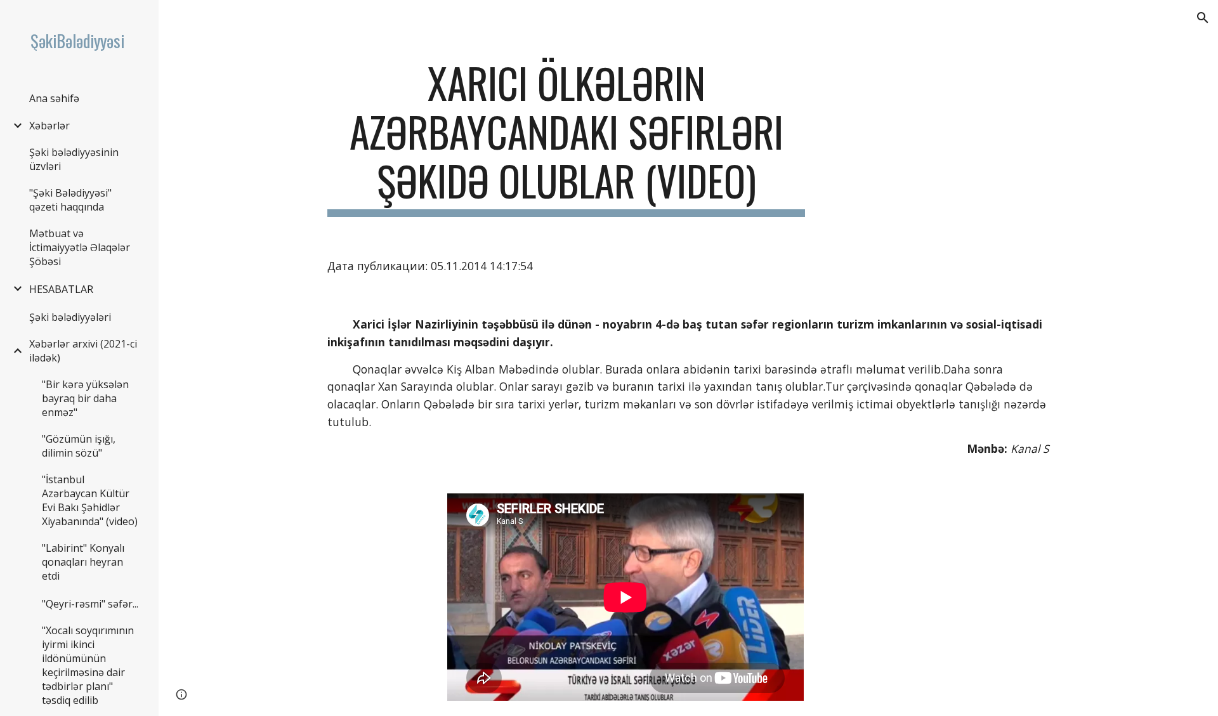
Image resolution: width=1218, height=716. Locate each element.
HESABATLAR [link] (61, 289)
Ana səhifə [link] (54, 98)
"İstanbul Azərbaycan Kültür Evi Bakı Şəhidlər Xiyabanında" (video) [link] (90, 500)
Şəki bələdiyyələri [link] (70, 317)
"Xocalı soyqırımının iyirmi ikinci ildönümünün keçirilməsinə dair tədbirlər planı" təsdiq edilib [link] (88, 665)
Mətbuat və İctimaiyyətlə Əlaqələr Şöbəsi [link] (79, 247)
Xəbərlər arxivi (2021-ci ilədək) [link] (83, 351)
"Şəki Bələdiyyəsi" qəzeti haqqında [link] (70, 200)
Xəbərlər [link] (49, 126)
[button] (1203, 18)
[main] (566, 137)
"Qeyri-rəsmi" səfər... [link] (90, 604)
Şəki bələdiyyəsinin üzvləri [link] (74, 159)
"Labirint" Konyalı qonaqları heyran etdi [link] (83, 562)
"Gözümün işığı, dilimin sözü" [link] (78, 446)
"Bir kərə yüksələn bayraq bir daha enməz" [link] (85, 398)
